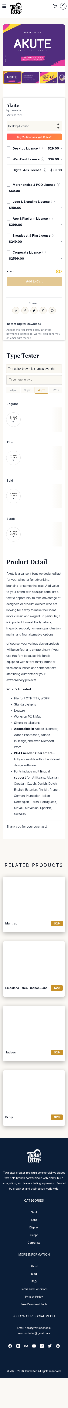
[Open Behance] (26, 1347)
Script (34, 1235)
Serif (34, 1212)
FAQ (34, 1281)
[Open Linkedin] (42, 1347)
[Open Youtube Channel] (34, 1347)
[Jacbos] (34, 1026)
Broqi (9, 1117)
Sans (34, 1219)
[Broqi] (34, 1091)
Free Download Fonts (34, 1304)
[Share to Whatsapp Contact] (52, 310)
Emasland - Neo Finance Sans (26, 988)
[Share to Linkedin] (15, 310)
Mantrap (11, 923)
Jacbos (10, 1052)
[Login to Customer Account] (63, 6)
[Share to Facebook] (25, 310)
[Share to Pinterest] (43, 310)
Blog (34, 1273)
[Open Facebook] (10, 1347)
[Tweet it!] (34, 310)
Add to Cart (34, 281)
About (34, 1266)
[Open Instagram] (18, 1347)
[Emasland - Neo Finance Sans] (34, 962)
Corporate (34, 1242)
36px (27, 390)
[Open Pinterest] (58, 1347)
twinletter (16, 110)
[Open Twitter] (50, 1347)
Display (34, 1227)
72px (56, 390)
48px (41, 390)
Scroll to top (64, 1404)
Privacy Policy (34, 1296)
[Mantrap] (34, 897)
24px (13, 390)
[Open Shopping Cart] (55, 6)
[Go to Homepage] (15, 14)
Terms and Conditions (34, 1289)
